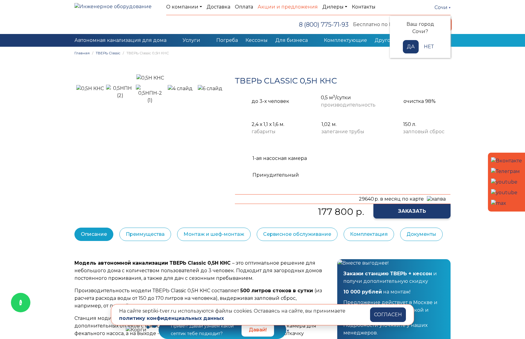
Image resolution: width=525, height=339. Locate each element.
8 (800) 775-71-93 (323, 24)
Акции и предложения (288, 7)
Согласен (388, 314)
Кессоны (256, 40)
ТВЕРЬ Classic (108, 53)
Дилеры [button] (333, 7)
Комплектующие (345, 40)
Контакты (364, 7)
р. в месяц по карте (391, 199)
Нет (429, 46)
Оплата (244, 7)
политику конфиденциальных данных (171, 318)
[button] (82, 78)
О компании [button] (182, 7)
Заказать (412, 211)
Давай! (258, 330)
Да (411, 46)
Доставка (218, 7)
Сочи (441, 7)
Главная (82, 53)
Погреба (227, 40)
